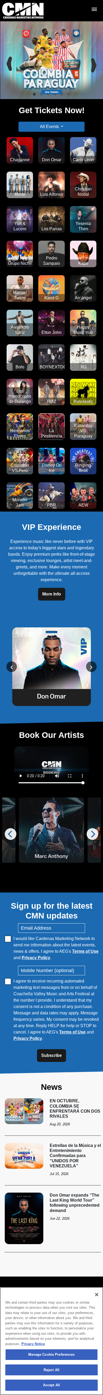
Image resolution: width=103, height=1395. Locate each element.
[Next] (94, 60)
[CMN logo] (23, 11)
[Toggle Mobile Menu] (94, 9)
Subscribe (51, 1055)
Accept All (51, 1385)
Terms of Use (85, 951)
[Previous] (8, 60)
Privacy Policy (36, 957)
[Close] (96, 1294)
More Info (51, 594)
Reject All (51, 1370)
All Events (49, 126)
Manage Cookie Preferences (51, 1354)
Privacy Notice (33, 1344)
